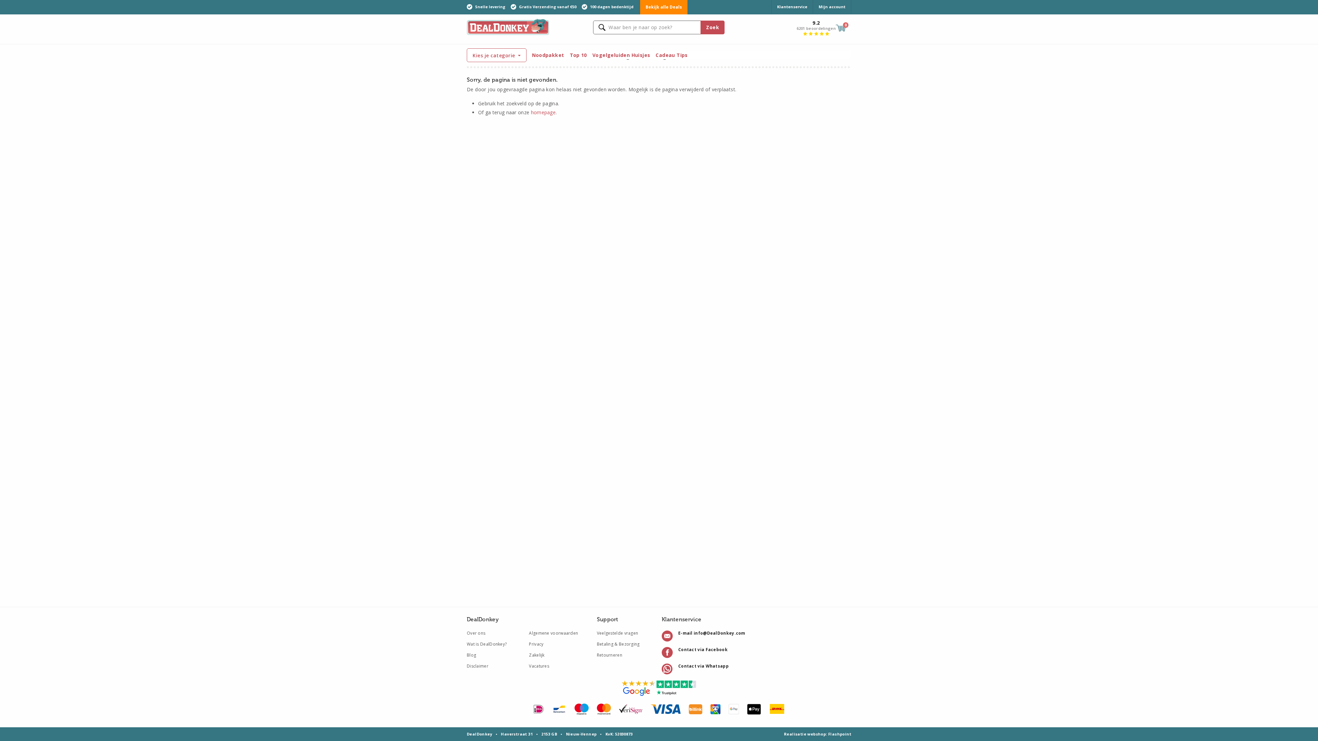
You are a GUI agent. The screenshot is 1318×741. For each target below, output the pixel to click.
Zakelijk (536, 655)
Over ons (476, 633)
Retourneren (609, 655)
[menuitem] (548, 55)
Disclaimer (477, 666)
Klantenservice (792, 6)
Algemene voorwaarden (553, 633)
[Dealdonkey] (508, 26)
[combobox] (659, 27)
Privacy (536, 644)
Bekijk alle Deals (664, 7)
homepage (543, 112)
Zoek (712, 27)
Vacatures (539, 666)
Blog (471, 655)
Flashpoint (839, 734)
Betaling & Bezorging (618, 644)
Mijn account (832, 6)
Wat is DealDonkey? (487, 644)
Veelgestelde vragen (617, 633)
